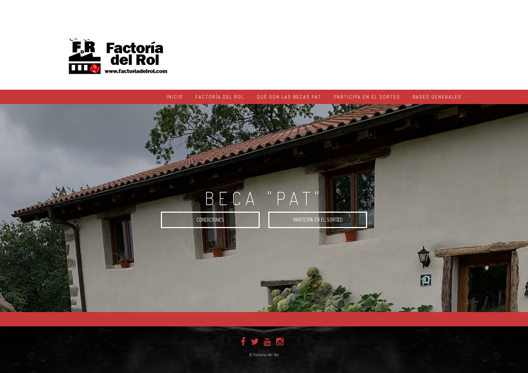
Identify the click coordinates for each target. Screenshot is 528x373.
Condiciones (210, 220)
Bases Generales (437, 97)
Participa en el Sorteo (367, 97)
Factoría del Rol (219, 97)
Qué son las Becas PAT (289, 97)
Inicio (175, 97)
